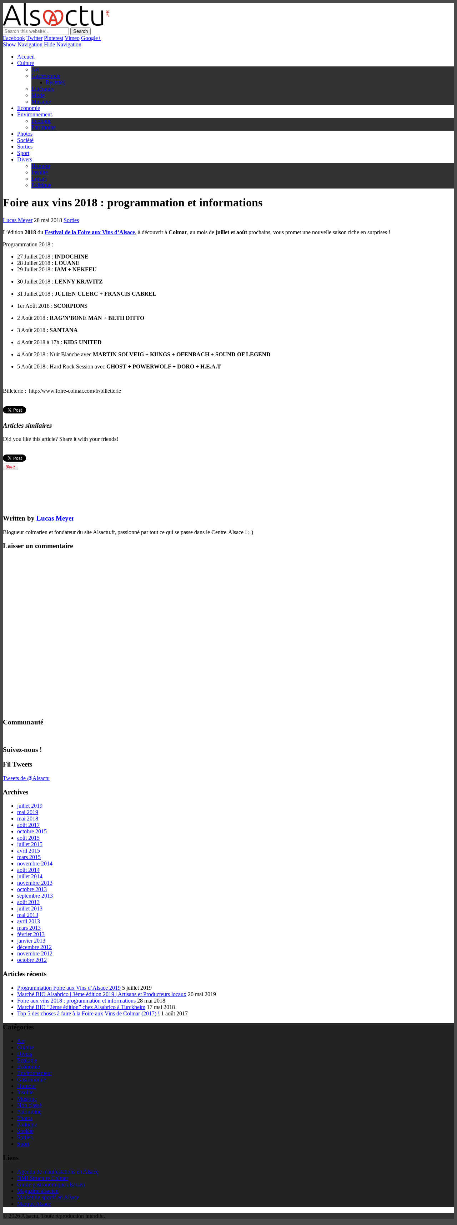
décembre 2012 (34, 947)
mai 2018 (27, 818)
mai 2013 (27, 915)
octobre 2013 (32, 889)
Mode (38, 95)
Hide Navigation (62, 44)
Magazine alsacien (38, 1191)
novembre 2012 (34, 953)
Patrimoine (43, 127)
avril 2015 (28, 851)
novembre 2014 (34, 863)
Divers (24, 159)
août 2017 (28, 825)
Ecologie (41, 121)
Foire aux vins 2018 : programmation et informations (76, 1001)
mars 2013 (29, 928)
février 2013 (31, 934)
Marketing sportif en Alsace (48, 1197)
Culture (25, 63)
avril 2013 (28, 921)
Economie (28, 108)
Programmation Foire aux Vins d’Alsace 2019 (69, 988)
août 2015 (28, 838)
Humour (40, 166)
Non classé (29, 1105)
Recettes (55, 82)
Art (35, 69)
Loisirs (39, 179)
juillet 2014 (29, 876)
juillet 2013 (29, 908)
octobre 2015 (32, 831)
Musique (41, 102)
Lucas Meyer (17, 220)
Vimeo (72, 38)
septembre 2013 (35, 896)
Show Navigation (22, 44)
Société (25, 140)
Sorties (24, 147)
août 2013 (28, 902)
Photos (24, 134)
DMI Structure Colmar (42, 1178)
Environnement (34, 114)
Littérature (43, 89)
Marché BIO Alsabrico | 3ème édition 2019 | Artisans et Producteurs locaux (101, 994)
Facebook (14, 38)
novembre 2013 (34, 883)
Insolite (39, 172)
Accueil (26, 57)
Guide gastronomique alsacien (51, 1184)
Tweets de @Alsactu (26, 778)
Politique (41, 185)
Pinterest (53, 38)
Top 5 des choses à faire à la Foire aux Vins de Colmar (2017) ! (88, 1013)
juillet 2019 (29, 806)
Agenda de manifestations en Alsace (58, 1172)
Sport (23, 153)
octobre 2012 (32, 960)
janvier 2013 (31, 941)
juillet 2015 (29, 844)
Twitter (34, 38)
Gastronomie (45, 76)
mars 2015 (29, 857)
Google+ (91, 38)
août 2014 (28, 870)
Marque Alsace (34, 1204)
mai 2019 (27, 812)
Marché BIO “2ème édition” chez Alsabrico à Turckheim (81, 1007)
